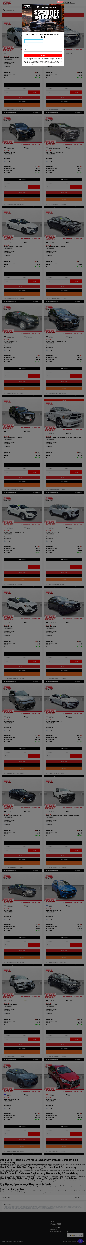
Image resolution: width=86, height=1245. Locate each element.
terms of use (51, 64)
